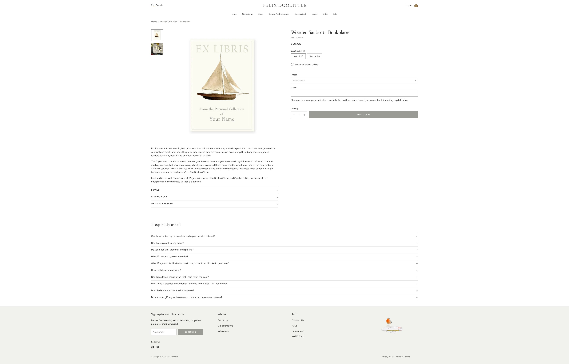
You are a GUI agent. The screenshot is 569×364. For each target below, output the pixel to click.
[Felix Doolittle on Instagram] (157, 347)
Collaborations (225, 325)
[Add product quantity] (304, 114)
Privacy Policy (388, 357)
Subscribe (190, 332)
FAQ (294, 325)
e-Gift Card (298, 336)
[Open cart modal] (416, 5)
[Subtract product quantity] (293, 114)
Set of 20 (298, 56)
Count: (298, 51)
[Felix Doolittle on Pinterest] (152, 347)
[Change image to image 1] (157, 35)
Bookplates (185, 21)
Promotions (298, 331)
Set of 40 (315, 56)
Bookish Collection (168, 21)
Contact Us (298, 320)
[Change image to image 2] (157, 49)
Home (154, 21)
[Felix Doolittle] (284, 5)
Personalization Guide (306, 64)
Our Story (223, 320)
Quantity (294, 108)
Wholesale (223, 331)
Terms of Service (403, 357)
